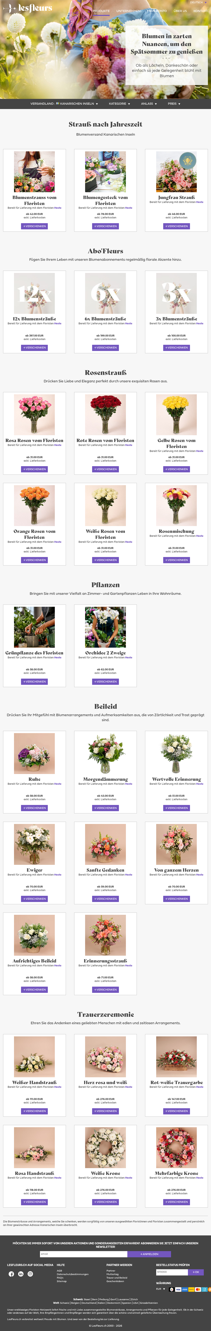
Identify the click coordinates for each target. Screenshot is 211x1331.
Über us (180, 11)
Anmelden (150, 1254)
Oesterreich (113, 1303)
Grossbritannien (149, 1303)
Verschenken (36, 226)
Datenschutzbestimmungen (73, 1274)
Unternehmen (128, 11)
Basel (87, 1299)
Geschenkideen (115, 1281)
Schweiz (64, 1303)
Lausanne (123, 1299)
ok (197, 1272)
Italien (101, 1303)
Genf (113, 1299)
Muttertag (112, 1274)
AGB (59, 1271)
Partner (111, 1271)
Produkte (101, 11)
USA (135, 1303)
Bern (94, 1299)
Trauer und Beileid (117, 1278)
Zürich (134, 1299)
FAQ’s (60, 1278)
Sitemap (62, 1281)
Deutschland (89, 1303)
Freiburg (104, 1299)
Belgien (75, 1303)
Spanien (126, 1303)
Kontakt (200, 11)
